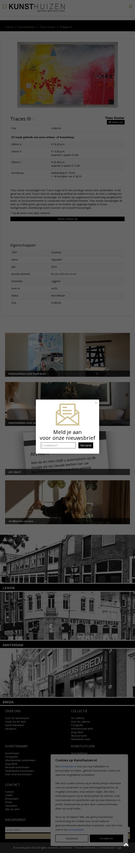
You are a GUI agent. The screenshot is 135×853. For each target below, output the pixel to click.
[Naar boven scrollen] (127, 845)
